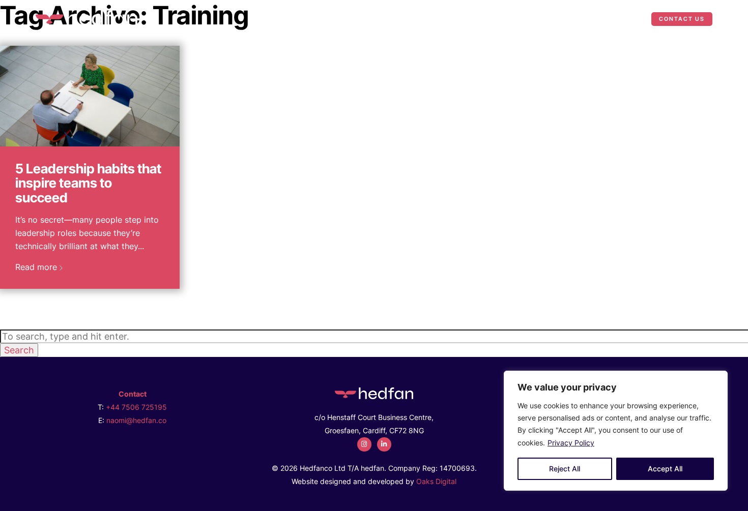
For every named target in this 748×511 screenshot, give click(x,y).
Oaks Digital (436, 481)
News (625, 18)
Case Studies (571, 18)
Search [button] (19, 350)
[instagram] (364, 444)
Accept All (665, 468)
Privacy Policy (571, 442)
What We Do (491, 18)
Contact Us (682, 18)
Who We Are (424, 18)
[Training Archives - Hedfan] (86, 17)
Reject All (564, 468)
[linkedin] (384, 444)
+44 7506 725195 (136, 407)
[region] (616, 431)
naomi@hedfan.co (136, 420)
